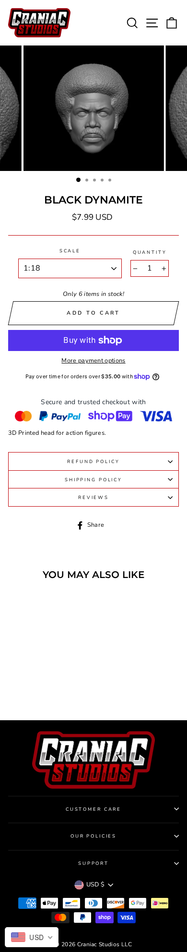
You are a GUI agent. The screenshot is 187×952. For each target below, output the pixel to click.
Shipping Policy (93, 479)
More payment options (93, 361)
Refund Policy (93, 461)
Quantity (150, 252)
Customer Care (93, 809)
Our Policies (93, 836)
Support (93, 863)
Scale (70, 251)
